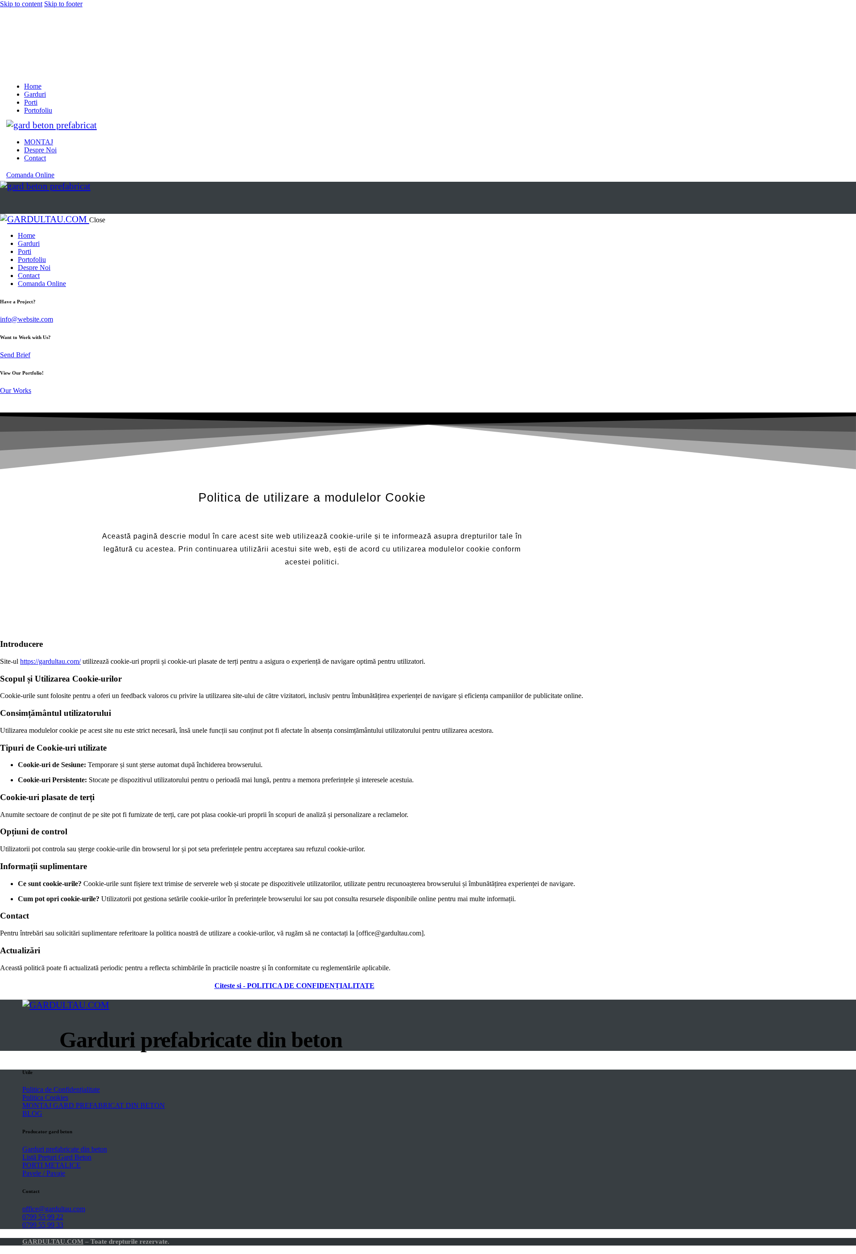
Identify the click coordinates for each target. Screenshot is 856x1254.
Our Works (15, 390)
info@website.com (26, 319)
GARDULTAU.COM (52, 1241)
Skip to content (21, 4)
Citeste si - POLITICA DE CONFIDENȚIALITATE (294, 985)
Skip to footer (63, 4)
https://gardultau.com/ (50, 661)
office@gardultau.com (53, 1209)
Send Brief (15, 355)
